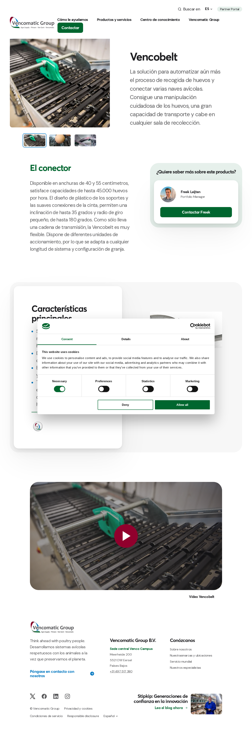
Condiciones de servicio (46, 716)
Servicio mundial (181, 661)
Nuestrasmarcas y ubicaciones (191, 655)
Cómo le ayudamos (72, 19)
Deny (125, 404)
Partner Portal (229, 9)
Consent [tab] (66, 339)
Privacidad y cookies (78, 708)
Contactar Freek (196, 212)
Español (109, 716)
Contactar (70, 27)
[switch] (103, 389)
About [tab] (185, 339)
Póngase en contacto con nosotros (52, 673)
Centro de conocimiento (160, 19)
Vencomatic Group (204, 19)
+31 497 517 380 (121, 671)
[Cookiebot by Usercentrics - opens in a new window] (193, 326)
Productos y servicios (114, 19)
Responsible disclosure (83, 716)
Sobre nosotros (181, 649)
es (207, 9)
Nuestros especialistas (185, 668)
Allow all (182, 404)
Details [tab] (125, 339)
